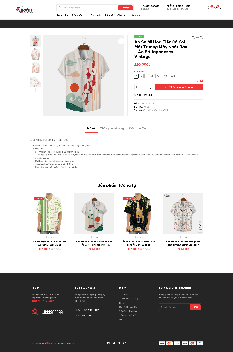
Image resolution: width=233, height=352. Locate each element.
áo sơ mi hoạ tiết (160, 110)
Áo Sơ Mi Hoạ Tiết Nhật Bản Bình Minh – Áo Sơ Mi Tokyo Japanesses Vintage (94, 243)
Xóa (201, 80)
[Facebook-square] (108, 343)
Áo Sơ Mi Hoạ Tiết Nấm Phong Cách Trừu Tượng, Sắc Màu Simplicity (183, 243)
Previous (33, 90)
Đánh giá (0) (137, 128)
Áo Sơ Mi (148, 107)
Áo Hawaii (50, 237)
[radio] (136, 76)
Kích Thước (139, 71)
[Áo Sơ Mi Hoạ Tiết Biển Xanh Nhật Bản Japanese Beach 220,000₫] (201, 37)
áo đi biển (147, 110)
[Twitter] (113, 343)
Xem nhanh (53, 215)
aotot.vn (52, 343)
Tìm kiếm (125, 7)
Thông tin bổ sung (112, 128)
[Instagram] (124, 343)
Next (38, 90)
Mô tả (91, 128)
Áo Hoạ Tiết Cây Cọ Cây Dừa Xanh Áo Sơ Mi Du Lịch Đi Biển (49, 243)
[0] (209, 7)
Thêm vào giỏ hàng (181, 87)
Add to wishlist (144, 95)
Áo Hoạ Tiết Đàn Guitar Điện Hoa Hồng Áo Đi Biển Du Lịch (139, 243)
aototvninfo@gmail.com (43, 301)
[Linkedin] (119, 343)
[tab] (91, 129)
